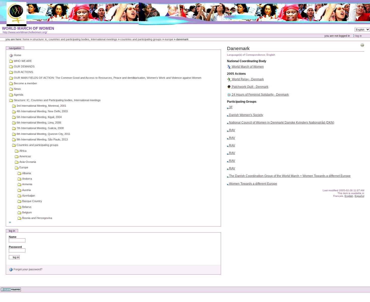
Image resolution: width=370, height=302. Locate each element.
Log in (358, 35)
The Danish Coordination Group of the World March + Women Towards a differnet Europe (289, 176)
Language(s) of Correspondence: (246, 54)
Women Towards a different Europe (252, 183)
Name (12, 236)
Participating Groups (241, 101)
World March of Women (247, 66)
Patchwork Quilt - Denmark (249, 87)
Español (359, 196)
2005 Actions (236, 74)
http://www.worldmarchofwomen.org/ (25, 32)
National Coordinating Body (246, 61)
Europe (169, 39)
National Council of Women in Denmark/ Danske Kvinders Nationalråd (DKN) (281, 122)
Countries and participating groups (141, 39)
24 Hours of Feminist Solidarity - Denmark (260, 94)
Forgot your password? (27, 269)
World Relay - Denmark (247, 79)
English (349, 196)
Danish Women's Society (245, 115)
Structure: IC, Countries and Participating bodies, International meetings (74, 39)
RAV (231, 130)
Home (26, 39)
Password (15, 246)
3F (230, 107)
